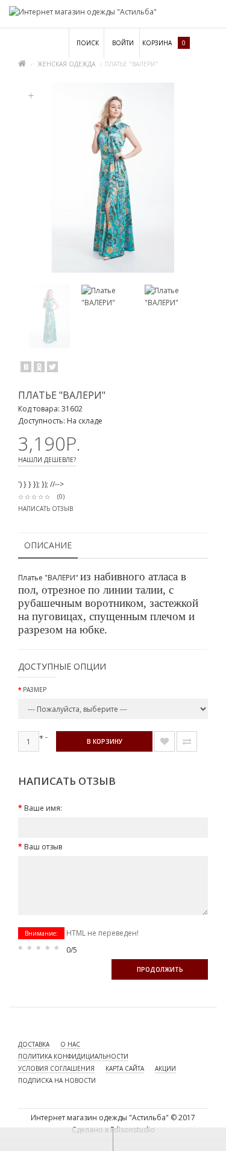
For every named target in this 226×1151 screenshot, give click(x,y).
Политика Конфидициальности (73, 1056)
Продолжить (160, 969)
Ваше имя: (43, 808)
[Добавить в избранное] (164, 741)
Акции (165, 1068)
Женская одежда (66, 64)
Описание (48, 545)
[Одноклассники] (39, 366)
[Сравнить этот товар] (187, 741)
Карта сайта (124, 1068)
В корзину (104, 741)
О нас (70, 1044)
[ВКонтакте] (25, 366)
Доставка (33, 1044)
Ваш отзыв (43, 847)
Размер (34, 689)
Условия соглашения (56, 1068)
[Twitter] (52, 366)
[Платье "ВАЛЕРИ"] (49, 316)
